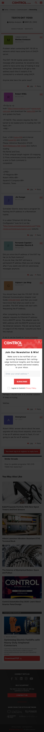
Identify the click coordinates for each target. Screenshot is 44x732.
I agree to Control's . (23, 388)
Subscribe (22, 381)
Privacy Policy (31, 388)
